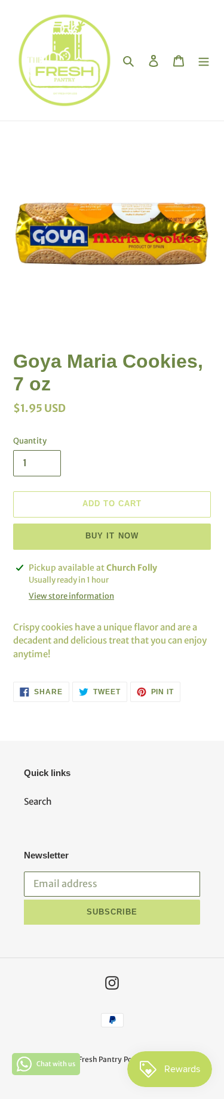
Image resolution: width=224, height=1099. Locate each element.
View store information (71, 596)
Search (38, 801)
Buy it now (111, 535)
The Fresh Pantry (92, 1059)
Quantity (30, 441)
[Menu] (203, 60)
